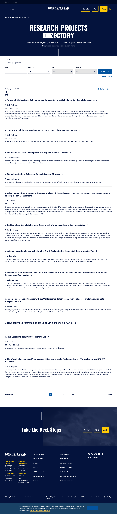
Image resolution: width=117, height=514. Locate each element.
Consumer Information (66, 463)
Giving (34, 467)
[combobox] (16, 71)
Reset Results (107, 76)
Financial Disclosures (66, 467)
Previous (10, 394)
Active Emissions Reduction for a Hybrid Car (25, 337)
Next (108, 394)
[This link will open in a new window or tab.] (89, 454)
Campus (31, 67)
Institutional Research (66, 472)
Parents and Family (38, 454)
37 (73, 394)
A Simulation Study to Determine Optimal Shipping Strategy (32, 174)
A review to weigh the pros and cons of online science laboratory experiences (41, 130)
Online (7, 2)
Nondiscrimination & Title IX (61, 497)
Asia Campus (22, 473)
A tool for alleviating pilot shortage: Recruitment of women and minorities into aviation (45, 225)
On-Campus (14, 2)
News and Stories (65, 454)
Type (6, 67)
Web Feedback (100, 497)
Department (79, 67)
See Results (105, 71)
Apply (105, 430)
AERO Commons (37, 472)
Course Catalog (37, 476)
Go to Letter (104, 89)
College (54, 67)
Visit (95, 9)
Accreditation (64, 458)
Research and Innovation (20, 17)
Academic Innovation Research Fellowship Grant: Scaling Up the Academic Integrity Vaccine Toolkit (51, 251)
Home (7, 17)
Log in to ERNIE (94, 457)
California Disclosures (66, 480)
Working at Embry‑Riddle (67, 476)
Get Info (86, 9)
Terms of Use (90, 497)
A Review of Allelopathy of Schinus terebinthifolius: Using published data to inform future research (51, 100)
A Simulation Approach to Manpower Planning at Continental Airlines (37, 152)
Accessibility (49, 497)
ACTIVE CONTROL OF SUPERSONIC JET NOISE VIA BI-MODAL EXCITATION (39, 323)
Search (7, 59)
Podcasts (35, 480)
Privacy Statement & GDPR (78, 497)
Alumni (35, 463)
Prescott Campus (10, 473)
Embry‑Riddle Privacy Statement (40, 510)
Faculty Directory (37, 458)
